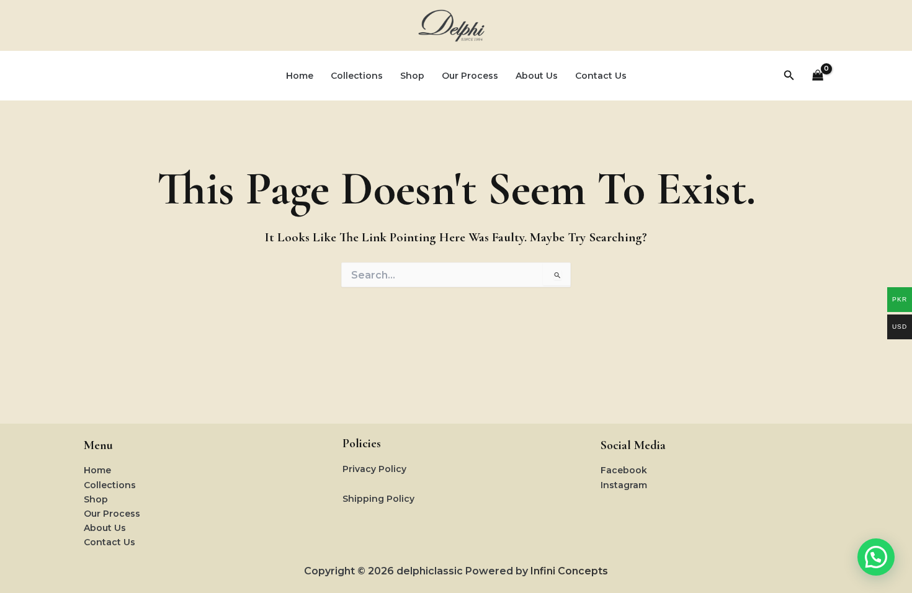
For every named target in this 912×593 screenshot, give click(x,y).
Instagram (624, 485)
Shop (412, 75)
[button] (789, 76)
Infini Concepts (569, 571)
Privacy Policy (374, 469)
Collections (357, 75)
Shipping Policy (378, 498)
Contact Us (601, 75)
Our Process (470, 75)
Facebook (624, 470)
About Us (537, 75)
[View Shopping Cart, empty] (818, 76)
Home (299, 75)
